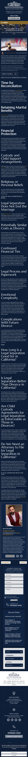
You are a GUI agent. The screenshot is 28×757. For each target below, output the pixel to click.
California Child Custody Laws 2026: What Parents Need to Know (13, 642)
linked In (21, 556)
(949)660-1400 (16, 605)
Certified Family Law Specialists (13, 11)
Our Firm (9, 681)
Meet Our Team (15, 681)
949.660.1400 (14, 18)
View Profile (10, 556)
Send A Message (14, 600)
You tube (16, 720)
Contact (14, 684)
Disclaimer (7, 596)
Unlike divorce (4, 115)
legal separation (19, 90)
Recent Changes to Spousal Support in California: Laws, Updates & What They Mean (13, 635)
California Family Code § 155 (13, 616)
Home (5, 681)
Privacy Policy (13, 596)
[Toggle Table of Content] (14, 74)
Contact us (23, 497)
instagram (19, 720)
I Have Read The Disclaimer (12, 597)
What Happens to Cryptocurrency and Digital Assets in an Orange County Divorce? (13, 622)
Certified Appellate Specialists (14, 13)
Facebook (17, 556)
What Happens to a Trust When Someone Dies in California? (12, 629)
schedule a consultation (14, 736)
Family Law (22, 681)
